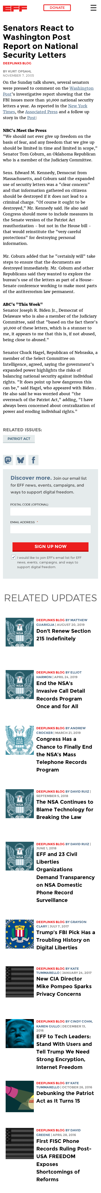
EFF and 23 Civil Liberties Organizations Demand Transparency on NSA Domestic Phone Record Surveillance (65, 877)
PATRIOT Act (19, 438)
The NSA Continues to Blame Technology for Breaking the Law (64, 809)
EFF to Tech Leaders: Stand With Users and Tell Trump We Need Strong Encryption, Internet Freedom (64, 1051)
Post (31, 117)
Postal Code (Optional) (29, 504)
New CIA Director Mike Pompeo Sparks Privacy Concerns (64, 986)
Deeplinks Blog (50, 620)
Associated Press (41, 111)
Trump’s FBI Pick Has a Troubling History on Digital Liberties (65, 940)
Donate (57, 8)
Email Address (22, 522)
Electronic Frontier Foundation (16, 9)
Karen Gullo (48, 1026)
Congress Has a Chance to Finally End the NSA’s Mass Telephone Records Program (64, 754)
